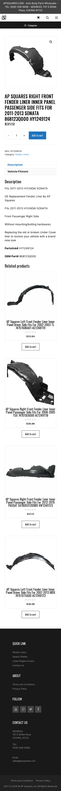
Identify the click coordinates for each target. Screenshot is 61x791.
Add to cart (37, 135)
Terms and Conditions (24, 684)
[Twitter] (31, 709)
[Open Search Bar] (47, 17)
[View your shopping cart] (38, 17)
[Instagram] (23, 709)
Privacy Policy (20, 688)
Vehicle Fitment (18, 171)
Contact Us (18, 665)
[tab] (30, 164)
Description (15, 164)
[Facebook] (38, 709)
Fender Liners (22, 154)
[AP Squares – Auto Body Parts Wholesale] (4, 17)
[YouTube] (16, 709)
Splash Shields (20, 656)
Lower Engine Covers (23, 661)
